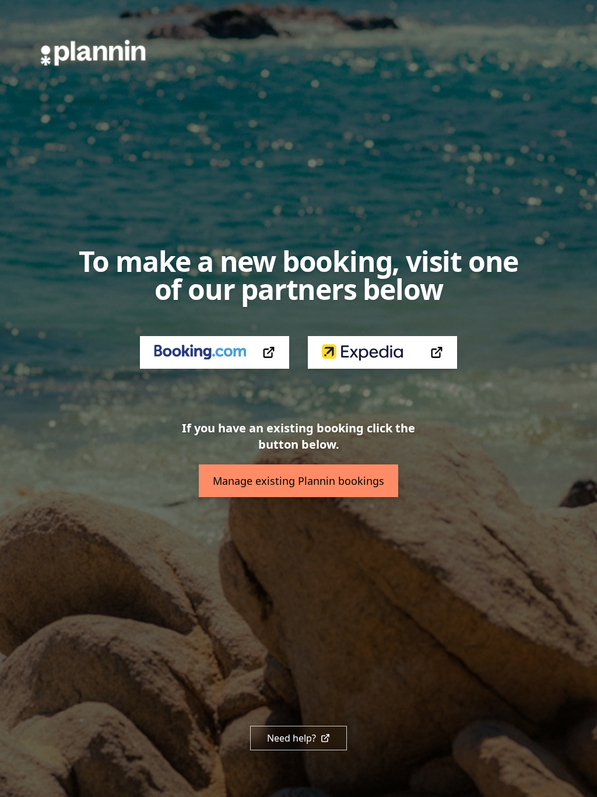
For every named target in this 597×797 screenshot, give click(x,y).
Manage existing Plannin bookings (298, 481)
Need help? (291, 738)
